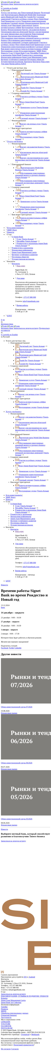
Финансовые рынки (9, 713)
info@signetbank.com (31, 301)
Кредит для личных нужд (30, 124)
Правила (4, 1009)
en (4, 320)
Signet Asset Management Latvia (34, 57)
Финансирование (32, 23)
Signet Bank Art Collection (11, 1003)
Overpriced (25, 1034)
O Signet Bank (19, 53)
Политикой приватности (24, 1045)
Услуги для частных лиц (11, 13)
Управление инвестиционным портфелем (18, 47)
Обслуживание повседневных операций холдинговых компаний (30, 182)
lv (1, 320)
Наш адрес (45, 62)
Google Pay (31, 17)
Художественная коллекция (12, 62)
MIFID (3, 1011)
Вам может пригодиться (22, 25)
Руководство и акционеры (32, 55)
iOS (25, 977)
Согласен (15, 1049)
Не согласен (6, 1049)
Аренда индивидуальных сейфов (20, 26)
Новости (4, 53)
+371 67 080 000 (29, 297)
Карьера (4, 998)
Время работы (15, 64)
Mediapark (35, 1034)
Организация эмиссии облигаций (14, 32)
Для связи (5, 64)
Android (32, 977)
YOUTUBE (5, 1024)
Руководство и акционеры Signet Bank (32, 243)
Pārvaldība (34, 53)
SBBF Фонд (41, 51)
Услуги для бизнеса (15, 141)
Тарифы (4, 1007)
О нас (10, 53)
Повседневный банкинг (31, 13)
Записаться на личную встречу (26, 4)
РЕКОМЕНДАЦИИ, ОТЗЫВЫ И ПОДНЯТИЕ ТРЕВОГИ (24, 996)
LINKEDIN (5, 1022)
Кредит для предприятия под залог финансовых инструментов (25, 33)
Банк (3, 607)
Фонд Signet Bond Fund (24, 45)
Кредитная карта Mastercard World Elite (20, 15)
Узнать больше (40, 73)
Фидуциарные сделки (30, 28)
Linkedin (18, 648)
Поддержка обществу (35, 59)
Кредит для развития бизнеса (34, 30)
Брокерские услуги (13, 21)
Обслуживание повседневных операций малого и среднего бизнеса (30, 174)
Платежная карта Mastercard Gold (34, 82)
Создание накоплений (30, 42)
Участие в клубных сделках (22, 19)
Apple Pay (23, 17)
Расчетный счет (27, 73)
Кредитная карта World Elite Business (23, 36)
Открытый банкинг (9, 1015)
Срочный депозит (17, 23)
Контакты (28, 62)
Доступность (6, 1017)
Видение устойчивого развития (14, 59)
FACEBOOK (6, 1026)
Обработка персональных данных (14, 1013)
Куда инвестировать (27, 51)
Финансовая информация (11, 57)
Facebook (4, 648)
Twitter (11, 648)
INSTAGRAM (6, 1028)
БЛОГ (23, 64)
